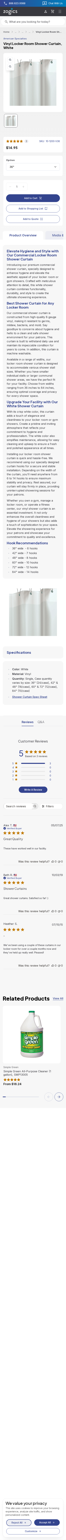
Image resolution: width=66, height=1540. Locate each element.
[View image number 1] (11, 120)
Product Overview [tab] (23, 235)
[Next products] (58, 1096)
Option (10, 160)
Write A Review (33, 789)
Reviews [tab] (28, 722)
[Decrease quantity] (10, 187)
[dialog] (33, 1517)
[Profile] (45, 11)
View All (58, 998)
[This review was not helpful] (59, 861)
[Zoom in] (10, 59)
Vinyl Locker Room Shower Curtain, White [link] (49, 31)
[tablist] (33, 235)
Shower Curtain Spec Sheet (29, 697)
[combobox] (33, 167)
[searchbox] (18, 806)
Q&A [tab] (41, 722)
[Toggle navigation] (60, 11)
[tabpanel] (33, 472)
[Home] (10, 11)
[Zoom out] (10, 66)
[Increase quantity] (23, 187)
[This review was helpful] (53, 861)
